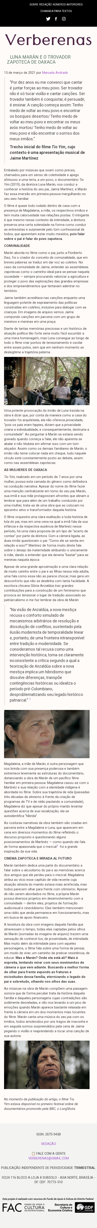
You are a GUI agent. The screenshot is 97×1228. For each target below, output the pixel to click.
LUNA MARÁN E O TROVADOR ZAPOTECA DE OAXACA (39, 59)
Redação (45, 4)
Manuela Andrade (55, 73)
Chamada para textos (56, 11)
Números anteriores (68, 4)
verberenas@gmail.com (48, 1158)
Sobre (34, 4)
